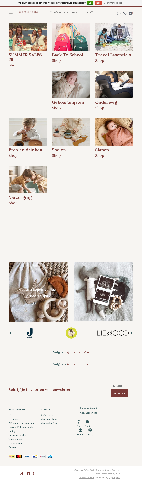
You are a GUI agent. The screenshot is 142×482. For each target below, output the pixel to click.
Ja (90, 3)
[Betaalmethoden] (12, 457)
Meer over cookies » (114, 3)
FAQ (11, 414)
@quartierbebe (78, 352)
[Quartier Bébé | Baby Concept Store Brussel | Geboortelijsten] (29, 12)
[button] (119, 13)
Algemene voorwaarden (21, 423)
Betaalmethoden (17, 435)
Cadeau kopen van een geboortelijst (38, 292)
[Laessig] (29, 333)
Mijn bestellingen (50, 419)
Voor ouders (113, 292)
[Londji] (113, 333)
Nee (98, 3)
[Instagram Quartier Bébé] (35, 473)
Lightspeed (114, 477)
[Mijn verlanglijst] (125, 13)
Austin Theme (86, 477)
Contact (13, 447)
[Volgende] (131, 333)
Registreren (47, 414)
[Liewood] (71, 333)
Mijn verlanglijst (49, 423)
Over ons (14, 419)
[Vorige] (11, 333)
